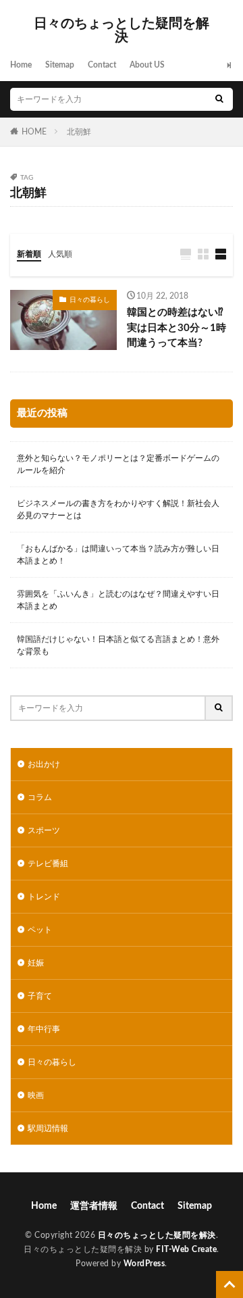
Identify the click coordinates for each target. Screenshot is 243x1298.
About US (147, 65)
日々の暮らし (90, 300)
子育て (40, 996)
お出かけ (44, 764)
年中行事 (44, 1029)
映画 (36, 1095)
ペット (40, 930)
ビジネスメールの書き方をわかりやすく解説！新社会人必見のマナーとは (118, 509)
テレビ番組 (48, 863)
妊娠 (36, 963)
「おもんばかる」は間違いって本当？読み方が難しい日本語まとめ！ (118, 555)
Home (21, 65)
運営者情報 (93, 1206)
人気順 (60, 254)
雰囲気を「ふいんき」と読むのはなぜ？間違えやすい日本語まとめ (118, 600)
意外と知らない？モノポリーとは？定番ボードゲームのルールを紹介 (118, 464)
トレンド (44, 897)
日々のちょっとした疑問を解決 (121, 30)
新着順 (29, 254)
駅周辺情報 (48, 1128)
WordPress (144, 1263)
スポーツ (44, 830)
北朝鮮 (79, 132)
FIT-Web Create (186, 1249)
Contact (102, 65)
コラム (40, 797)
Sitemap (59, 65)
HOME (34, 132)
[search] (219, 99)
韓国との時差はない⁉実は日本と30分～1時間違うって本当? (176, 327)
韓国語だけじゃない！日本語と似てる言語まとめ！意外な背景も (118, 645)
